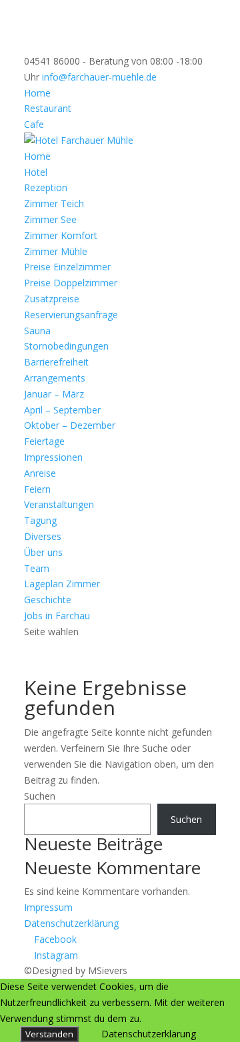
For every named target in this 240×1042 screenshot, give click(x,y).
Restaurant (47, 108)
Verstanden (49, 1034)
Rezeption (45, 187)
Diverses (42, 536)
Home (37, 93)
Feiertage (44, 441)
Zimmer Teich (54, 203)
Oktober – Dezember (69, 425)
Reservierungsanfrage (71, 314)
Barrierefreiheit (56, 362)
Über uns (43, 552)
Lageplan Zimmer (62, 583)
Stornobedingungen (66, 346)
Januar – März (54, 394)
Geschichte (47, 599)
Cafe (34, 124)
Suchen (39, 796)
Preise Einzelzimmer (67, 266)
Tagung (40, 520)
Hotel (35, 172)
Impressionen (53, 457)
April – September (62, 409)
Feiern (37, 489)
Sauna (37, 330)
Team (36, 568)
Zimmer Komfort (60, 235)
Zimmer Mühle (55, 251)
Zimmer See (50, 219)
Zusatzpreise (51, 298)
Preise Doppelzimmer (70, 282)
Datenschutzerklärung (71, 923)
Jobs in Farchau (57, 615)
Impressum (48, 907)
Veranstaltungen (59, 504)
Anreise (40, 473)
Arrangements (54, 378)
